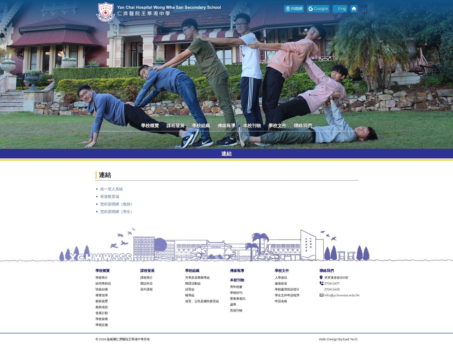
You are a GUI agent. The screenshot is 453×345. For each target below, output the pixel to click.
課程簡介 (146, 277)
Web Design (328, 339)
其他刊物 (236, 310)
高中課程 (146, 289)
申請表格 (281, 301)
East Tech (350, 339)
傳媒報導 (226, 125)
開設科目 (146, 283)
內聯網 (296, 8)
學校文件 (277, 125)
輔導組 (189, 295)
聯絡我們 (303, 125)
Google (321, 8)
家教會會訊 (237, 298)
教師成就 (102, 307)
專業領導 (102, 295)
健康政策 (281, 283)
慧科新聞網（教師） (117, 204)
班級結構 (102, 289)
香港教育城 (109, 196)
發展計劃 (102, 313)
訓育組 (189, 289)
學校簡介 (102, 277)
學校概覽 (150, 125)
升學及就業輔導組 (197, 277)
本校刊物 (252, 125)
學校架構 (102, 319)
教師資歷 (102, 301)
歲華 (233, 304)
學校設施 (102, 325)
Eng (342, 8)
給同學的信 (103, 283)
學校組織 (201, 125)
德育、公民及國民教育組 (202, 301)
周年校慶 (236, 287)
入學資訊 (281, 277)
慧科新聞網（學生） (117, 211)
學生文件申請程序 (287, 295)
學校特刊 (236, 292)
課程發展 (176, 125)
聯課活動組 (193, 283)
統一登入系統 (111, 189)
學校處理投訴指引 (287, 289)
